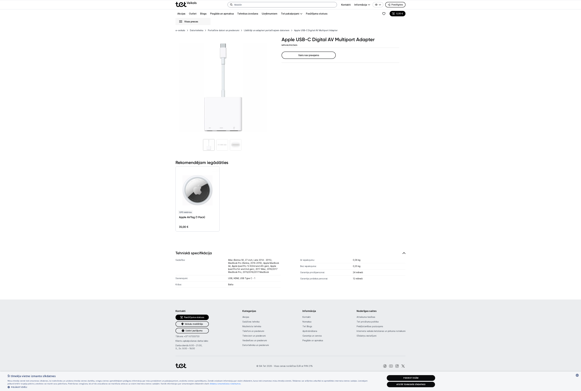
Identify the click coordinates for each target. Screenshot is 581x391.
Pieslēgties (397, 4)
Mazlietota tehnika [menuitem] (251, 326)
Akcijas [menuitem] (181, 13)
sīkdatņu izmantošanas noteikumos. (225, 383)
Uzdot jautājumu (194, 330)
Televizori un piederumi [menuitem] (254, 335)
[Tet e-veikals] (186, 4)
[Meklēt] (231, 4)
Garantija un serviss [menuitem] (312, 335)
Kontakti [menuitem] (346, 4)
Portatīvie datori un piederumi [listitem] (223, 30)
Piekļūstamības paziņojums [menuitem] (370, 326)
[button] (378, 4)
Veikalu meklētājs (194, 324)
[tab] (290, 270)
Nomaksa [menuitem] (306, 321)
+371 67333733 (191, 336)
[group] (362, 4)
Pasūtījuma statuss (316, 13)
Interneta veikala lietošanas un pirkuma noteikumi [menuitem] (381, 331)
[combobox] (577, 375)
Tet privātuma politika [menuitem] (367, 321)
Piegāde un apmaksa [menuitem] (222, 13)
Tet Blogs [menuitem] (307, 326)
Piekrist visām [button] (411, 378)
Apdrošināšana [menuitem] (309, 331)
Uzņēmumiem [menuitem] (269, 13)
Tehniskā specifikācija (194, 253)
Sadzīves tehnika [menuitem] (250, 321)
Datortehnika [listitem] (196, 30)
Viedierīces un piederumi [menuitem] (254, 340)
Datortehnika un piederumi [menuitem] (255, 345)
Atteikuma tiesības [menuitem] (366, 317)
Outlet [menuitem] (192, 13)
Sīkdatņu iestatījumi (366, 335)
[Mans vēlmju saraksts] (384, 13)
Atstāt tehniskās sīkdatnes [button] (410, 384)
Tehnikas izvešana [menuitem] (247, 13)
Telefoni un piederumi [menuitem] (253, 331)
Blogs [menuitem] (203, 13)
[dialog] (290, 381)
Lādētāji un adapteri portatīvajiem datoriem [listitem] (266, 30)
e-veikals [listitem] (180, 30)
